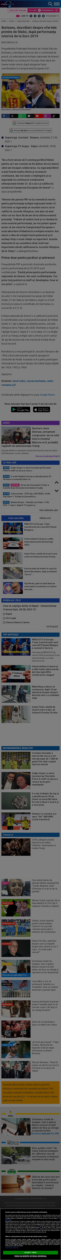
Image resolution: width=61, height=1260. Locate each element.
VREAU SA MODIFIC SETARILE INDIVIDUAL (30, 1256)
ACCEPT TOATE (30, 1252)
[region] (30, 1234)
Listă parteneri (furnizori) (12, 1247)
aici (40, 1227)
